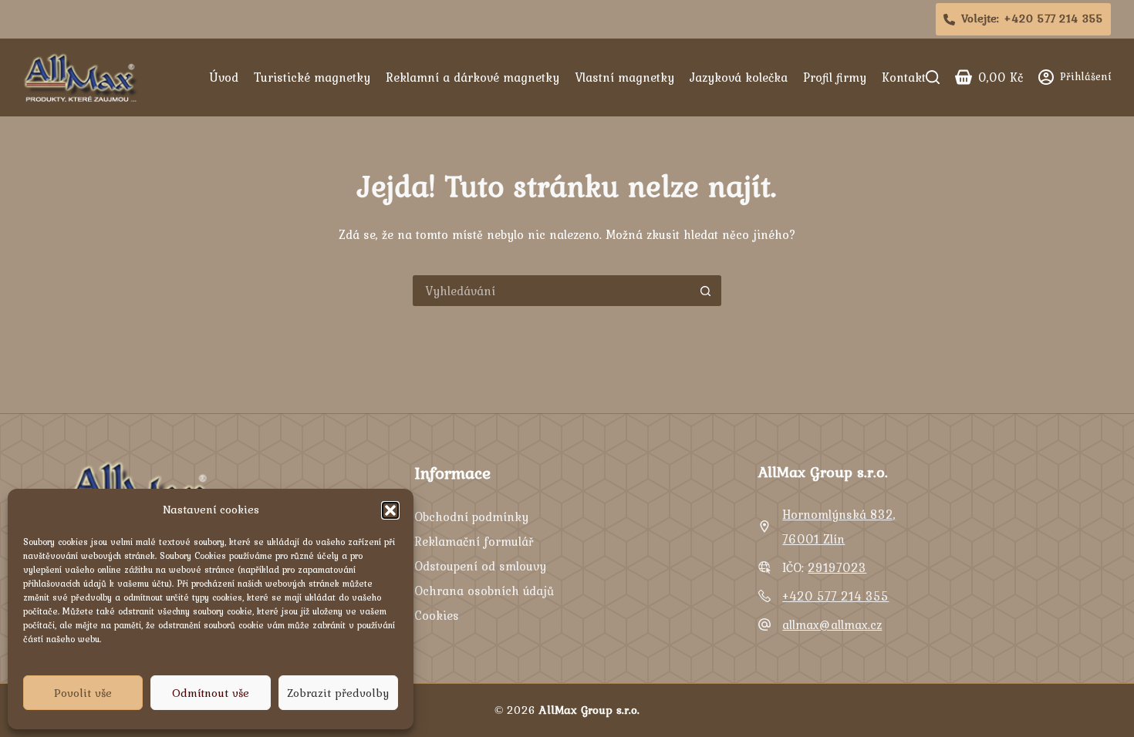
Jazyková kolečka (739, 77)
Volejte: (1032, 18)
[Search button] (705, 290)
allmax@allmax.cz (832, 624)
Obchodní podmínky (471, 516)
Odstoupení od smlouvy (480, 566)
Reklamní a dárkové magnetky (472, 77)
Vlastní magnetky (624, 77)
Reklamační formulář (473, 541)
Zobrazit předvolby (338, 693)
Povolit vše (83, 693)
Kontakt (904, 77)
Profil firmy (834, 77)
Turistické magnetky (312, 77)
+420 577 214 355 (835, 596)
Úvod (223, 77)
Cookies (436, 615)
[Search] (933, 77)
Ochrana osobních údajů (484, 590)
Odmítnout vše (210, 693)
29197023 (837, 567)
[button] (390, 510)
